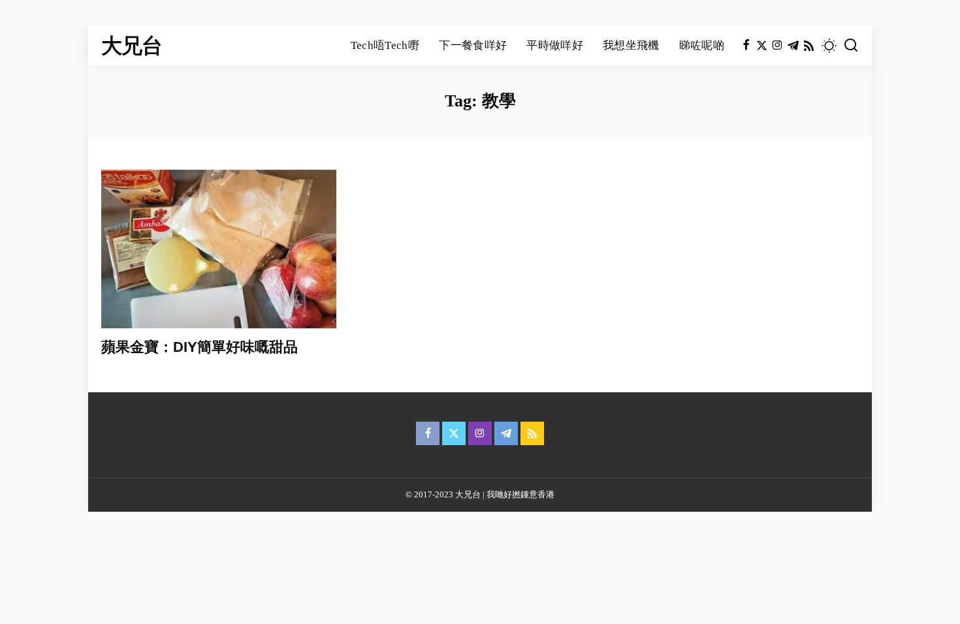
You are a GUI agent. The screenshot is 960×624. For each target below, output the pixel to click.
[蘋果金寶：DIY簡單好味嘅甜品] (218, 249)
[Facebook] (746, 45)
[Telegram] (793, 45)
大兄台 (132, 45)
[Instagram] (777, 45)
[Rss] (808, 45)
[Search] (851, 45)
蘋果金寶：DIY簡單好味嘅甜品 (199, 347)
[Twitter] (761, 45)
